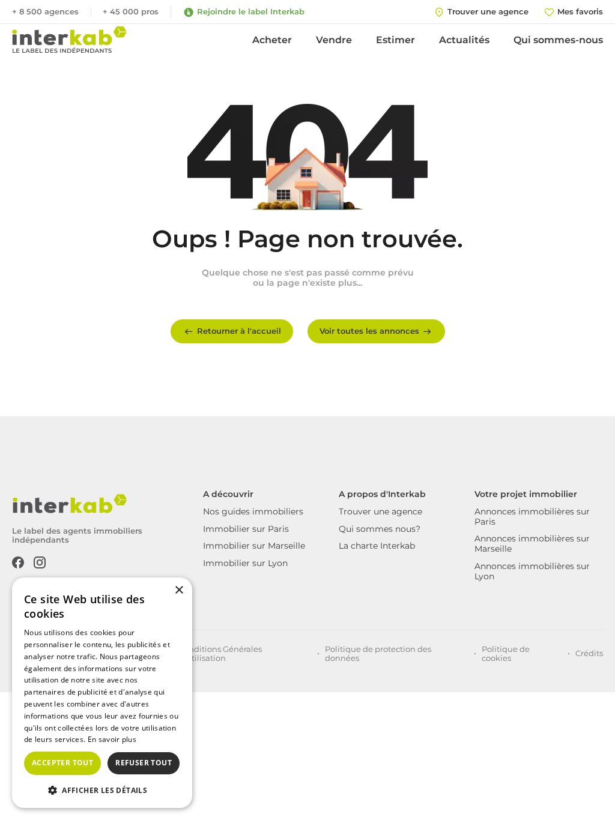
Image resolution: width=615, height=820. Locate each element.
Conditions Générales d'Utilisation (220, 653)
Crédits (589, 653)
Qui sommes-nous (558, 40)
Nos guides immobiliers (253, 511)
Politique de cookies (506, 653)
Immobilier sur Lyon (245, 563)
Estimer (395, 40)
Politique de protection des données (378, 653)
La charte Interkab (377, 545)
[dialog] (102, 692)
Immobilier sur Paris (246, 528)
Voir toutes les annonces (369, 331)
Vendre (334, 40)
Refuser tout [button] (143, 763)
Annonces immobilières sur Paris (532, 516)
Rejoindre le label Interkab (250, 11)
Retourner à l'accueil (239, 331)
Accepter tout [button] (62, 763)
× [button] (178, 590)
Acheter (272, 40)
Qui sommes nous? (379, 528)
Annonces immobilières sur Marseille (532, 543)
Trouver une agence (380, 511)
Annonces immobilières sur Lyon (532, 571)
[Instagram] (40, 561)
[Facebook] (18, 561)
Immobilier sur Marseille (254, 545)
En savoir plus (112, 739)
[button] (102, 789)
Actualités (464, 40)
